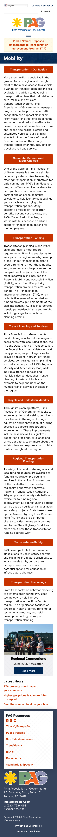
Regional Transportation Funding (28, 460)
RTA (8, 751)
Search (47, 11)
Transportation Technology (28, 582)
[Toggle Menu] (28, 35)
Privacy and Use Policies (28, 825)
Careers (36, 5)
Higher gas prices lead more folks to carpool (25, 697)
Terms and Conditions (28, 831)
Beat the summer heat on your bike (26, 704)
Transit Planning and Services (28, 326)
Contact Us (47, 5)
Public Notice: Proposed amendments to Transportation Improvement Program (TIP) (28, 44)
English (10, 5)
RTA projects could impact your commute (21, 688)
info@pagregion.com (17, 801)
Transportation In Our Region (28, 69)
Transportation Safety (28, 542)
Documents (13, 758)
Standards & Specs (18, 764)
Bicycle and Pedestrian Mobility (28, 400)
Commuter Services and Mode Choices (28, 159)
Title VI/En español (18, 726)
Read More (28, 670)
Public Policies (15, 732)
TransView (13, 745)
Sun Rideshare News (19, 739)
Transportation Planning (28, 237)
